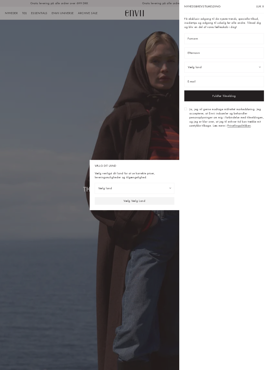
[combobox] (134, 188)
